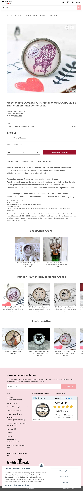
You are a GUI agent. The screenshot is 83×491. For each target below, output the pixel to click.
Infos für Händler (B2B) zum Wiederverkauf (16, 424)
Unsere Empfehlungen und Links (16, 446)
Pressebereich (11, 429)
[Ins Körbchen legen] (8, 22)
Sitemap (9, 436)
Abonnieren (69, 386)
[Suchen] (79, 7)
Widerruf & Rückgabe (14, 407)
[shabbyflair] (8, 2)
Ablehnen (64, 482)
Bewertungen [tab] (27, 161)
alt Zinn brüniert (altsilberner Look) (42, 126)
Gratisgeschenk (12, 403)
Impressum (10, 432)
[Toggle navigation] (3, 1)
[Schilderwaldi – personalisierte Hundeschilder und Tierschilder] (18, 461)
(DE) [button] (20, 144)
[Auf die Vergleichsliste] (67, 27)
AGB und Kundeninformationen (14, 399)
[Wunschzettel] (67, 2)
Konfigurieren (65, 477)
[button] (63, 2)
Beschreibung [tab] (12, 161)
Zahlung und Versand (14, 410)
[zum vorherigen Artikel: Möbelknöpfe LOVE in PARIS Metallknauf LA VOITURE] (70, 16)
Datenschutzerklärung (39, 379)
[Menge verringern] (9, 152)
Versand (23, 138)
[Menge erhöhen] (37, 152)
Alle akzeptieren (64, 471)
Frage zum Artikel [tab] (44, 161)
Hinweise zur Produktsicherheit (13, 441)
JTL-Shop (72, 488)
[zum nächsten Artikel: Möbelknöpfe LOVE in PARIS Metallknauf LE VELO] (74, 16)
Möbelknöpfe (18, 114)
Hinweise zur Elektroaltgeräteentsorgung (16, 419)
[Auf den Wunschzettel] (72, 27)
